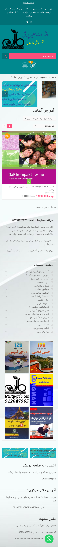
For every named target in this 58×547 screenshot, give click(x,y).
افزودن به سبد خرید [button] (29, 181)
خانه (54, 77)
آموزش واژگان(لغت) (40, 279)
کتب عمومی (43, 324)
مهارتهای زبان (43, 332)
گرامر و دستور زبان (40, 328)
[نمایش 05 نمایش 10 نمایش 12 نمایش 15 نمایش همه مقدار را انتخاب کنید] (44, 126)
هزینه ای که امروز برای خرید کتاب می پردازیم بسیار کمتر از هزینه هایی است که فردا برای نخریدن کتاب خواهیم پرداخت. (28, 12)
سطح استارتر (43, 303)
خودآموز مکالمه (42, 289)
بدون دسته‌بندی (42, 282)
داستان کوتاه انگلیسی (39, 296)
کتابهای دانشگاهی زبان (39, 317)
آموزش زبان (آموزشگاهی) (37, 275)
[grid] (9, 126)
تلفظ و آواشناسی (41, 286)
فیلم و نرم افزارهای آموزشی (36, 314)
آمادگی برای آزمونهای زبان (37, 271)
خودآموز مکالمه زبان (40, 293)
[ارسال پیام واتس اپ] (49, 538)
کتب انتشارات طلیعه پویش (37, 321)
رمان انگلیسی (43, 300)
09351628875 (28, 3)
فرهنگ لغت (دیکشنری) (39, 307)
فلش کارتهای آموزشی (39, 310)
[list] (4, 126)
